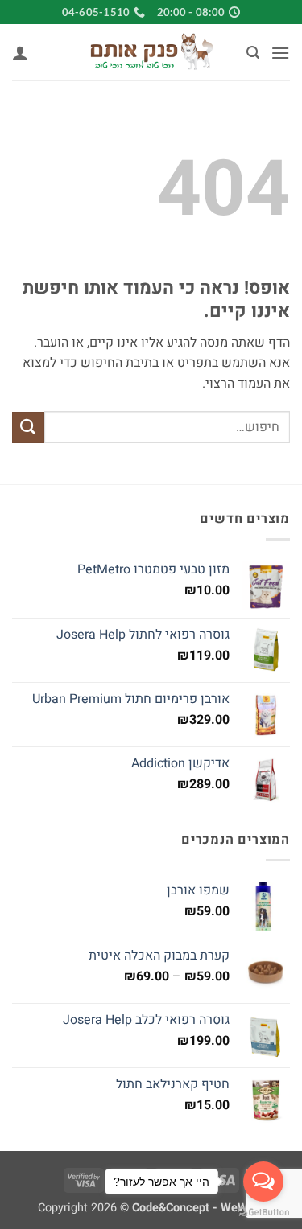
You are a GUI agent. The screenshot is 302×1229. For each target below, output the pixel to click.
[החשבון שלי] (20, 52)
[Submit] (28, 427)
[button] (280, 52)
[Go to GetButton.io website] (263, 1212)
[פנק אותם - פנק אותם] (151, 52)
